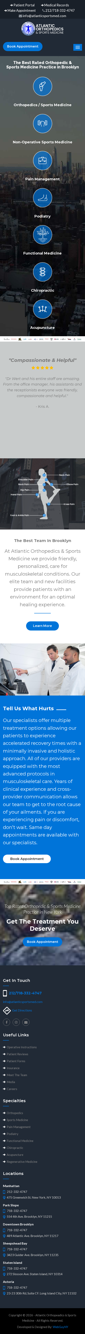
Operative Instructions (21, 1047)
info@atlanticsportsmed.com (22, 1002)
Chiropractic (14, 1147)
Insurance (13, 1068)
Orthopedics (14, 1113)
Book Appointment (22, 46)
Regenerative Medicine (21, 1161)
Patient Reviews (17, 1054)
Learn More (42, 626)
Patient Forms (15, 1061)
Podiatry (12, 1134)
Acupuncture (14, 1154)
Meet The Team (16, 1075)
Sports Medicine (17, 1120)
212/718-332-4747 (24, 993)
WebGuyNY (60, 1327)
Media (10, 1082)
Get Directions (22, 1010)
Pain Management (18, 1127)
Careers (11, 1089)
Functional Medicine (19, 1141)
